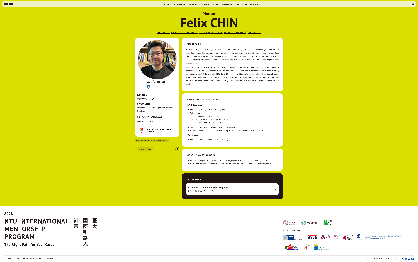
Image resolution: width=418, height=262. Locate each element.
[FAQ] (413, 4)
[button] (167, 4)
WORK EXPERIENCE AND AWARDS (184, 32)
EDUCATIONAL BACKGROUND (210, 32)
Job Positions (254, 32)
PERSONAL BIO (163, 32)
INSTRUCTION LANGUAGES (235, 32)
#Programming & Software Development (152, 141)
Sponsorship (241, 4)
